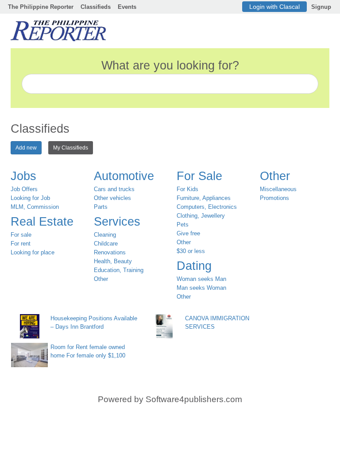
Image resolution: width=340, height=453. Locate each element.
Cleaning (105, 234)
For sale (21, 234)
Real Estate (42, 221)
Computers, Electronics (207, 206)
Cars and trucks (114, 189)
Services (117, 221)
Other (101, 279)
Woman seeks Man (201, 279)
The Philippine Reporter (40, 7)
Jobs (23, 176)
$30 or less (191, 251)
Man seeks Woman (201, 287)
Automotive (124, 176)
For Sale (199, 176)
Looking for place (32, 252)
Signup (321, 7)
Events (127, 7)
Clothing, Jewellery (201, 215)
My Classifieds (70, 148)
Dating (194, 266)
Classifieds (96, 7)
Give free (188, 233)
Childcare (106, 243)
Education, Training (118, 270)
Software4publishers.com (194, 399)
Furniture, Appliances (204, 198)
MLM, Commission (35, 206)
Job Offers (24, 189)
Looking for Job (30, 198)
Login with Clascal (274, 6)
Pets (183, 224)
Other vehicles (112, 198)
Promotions (274, 198)
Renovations (110, 252)
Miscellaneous (278, 189)
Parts (101, 206)
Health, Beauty (113, 261)
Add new (26, 148)
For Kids (187, 189)
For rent (21, 243)
